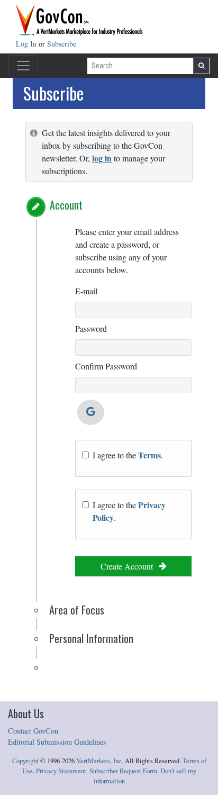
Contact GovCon (33, 731)
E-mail (86, 290)
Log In (27, 44)
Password (91, 328)
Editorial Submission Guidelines (57, 742)
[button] (36, 207)
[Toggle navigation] (23, 65)
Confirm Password (106, 366)
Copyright (25, 760)
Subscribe (61, 44)
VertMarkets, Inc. (99, 760)
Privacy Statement (61, 770)
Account (66, 205)
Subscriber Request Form (123, 770)
